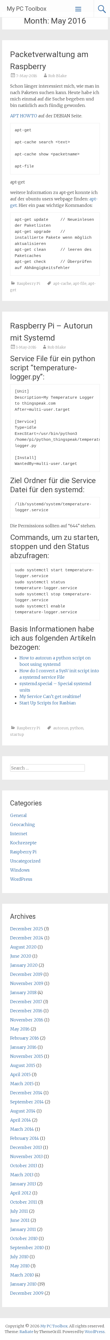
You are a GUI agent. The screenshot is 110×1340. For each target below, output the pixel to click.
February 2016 (24, 1038)
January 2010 (23, 1284)
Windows (20, 870)
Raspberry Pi (28, 283)
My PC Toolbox (26, 8)
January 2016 (23, 1047)
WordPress (21, 879)
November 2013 (26, 1156)
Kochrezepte (23, 842)
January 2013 (23, 1183)
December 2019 (26, 974)
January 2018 (23, 992)
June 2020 (20, 956)
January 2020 (24, 965)
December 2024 (26, 937)
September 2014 (27, 1101)
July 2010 (19, 1256)
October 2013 (23, 1165)
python (76, 728)
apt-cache (62, 283)
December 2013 (26, 1147)
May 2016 (20, 1029)
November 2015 (26, 1056)
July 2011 (19, 1211)
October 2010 (24, 1238)
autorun (60, 728)
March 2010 (22, 1275)
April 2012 (20, 1193)
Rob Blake (57, 75)
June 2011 (20, 1220)
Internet (18, 833)
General (18, 815)
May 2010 (20, 1265)
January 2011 (23, 1229)
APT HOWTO (23, 115)
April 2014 (20, 1120)
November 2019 (26, 983)
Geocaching (22, 824)
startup (17, 734)
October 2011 (23, 1202)
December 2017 (26, 1001)
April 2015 (20, 1074)
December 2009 (27, 1293)
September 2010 (27, 1247)
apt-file (80, 283)
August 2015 (22, 1065)
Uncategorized (25, 861)
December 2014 (26, 1092)
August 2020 (23, 947)
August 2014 (23, 1111)
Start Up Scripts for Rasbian (47, 703)
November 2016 (26, 1019)
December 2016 (26, 1010)
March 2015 (22, 1083)
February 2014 (24, 1138)
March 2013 (21, 1174)
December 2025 (26, 928)
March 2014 (22, 1129)
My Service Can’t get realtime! (50, 696)
